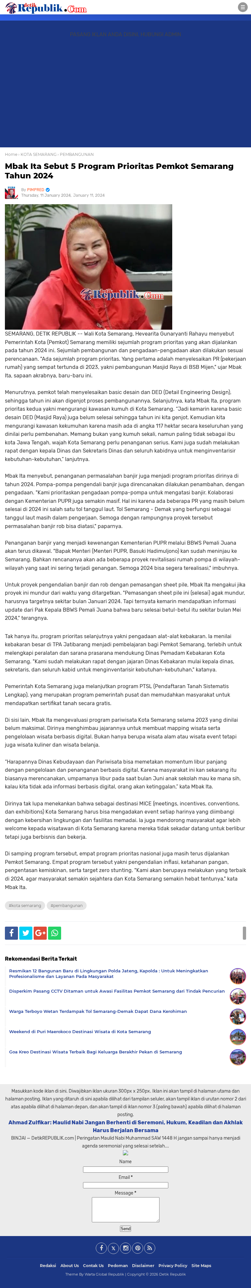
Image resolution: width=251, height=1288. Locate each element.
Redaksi (48, 1265)
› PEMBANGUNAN (76, 154)
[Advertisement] (125, 95)
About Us (69, 1265)
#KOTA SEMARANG (25, 905)
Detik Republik (172, 1274)
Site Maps (201, 1265)
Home (11, 154)
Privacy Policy (173, 1265)
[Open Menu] (243, 7)
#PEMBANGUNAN (67, 905)
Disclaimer (143, 1265)
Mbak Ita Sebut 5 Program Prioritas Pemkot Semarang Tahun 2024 (119, 170)
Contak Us (93, 1265)
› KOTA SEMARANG (37, 154)
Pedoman (118, 1265)
